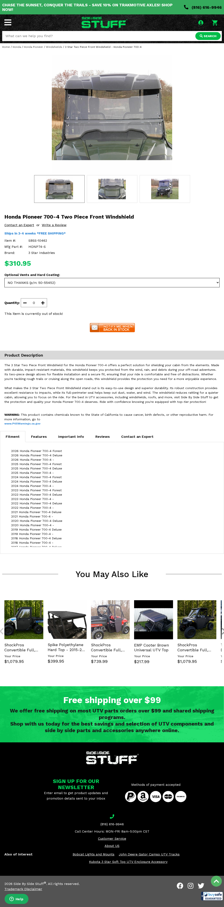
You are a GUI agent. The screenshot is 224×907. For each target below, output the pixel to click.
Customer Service (112, 839)
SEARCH (209, 36)
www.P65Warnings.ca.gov (22, 423)
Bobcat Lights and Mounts (93, 854)
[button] (212, 896)
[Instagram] (191, 885)
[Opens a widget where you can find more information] (16, 899)
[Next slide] (221, 599)
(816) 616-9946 (206, 7)
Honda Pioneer (33, 46)
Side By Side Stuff (30, 884)
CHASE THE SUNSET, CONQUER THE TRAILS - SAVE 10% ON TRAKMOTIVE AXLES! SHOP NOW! (87, 7)
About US (112, 846)
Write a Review (54, 225)
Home (6, 46)
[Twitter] (201, 885)
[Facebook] (180, 885)
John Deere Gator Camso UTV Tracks (149, 854)
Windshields (54, 46)
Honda (17, 46)
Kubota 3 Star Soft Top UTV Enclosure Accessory (128, 862)
